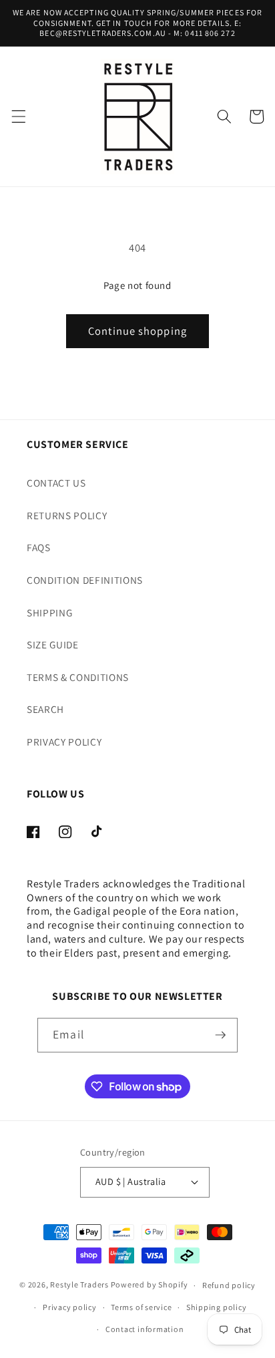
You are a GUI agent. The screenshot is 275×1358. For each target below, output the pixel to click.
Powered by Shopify (149, 1285)
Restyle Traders (79, 1285)
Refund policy (229, 1285)
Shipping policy (216, 1307)
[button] (18, 116)
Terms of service (141, 1307)
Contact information (144, 1329)
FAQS (39, 547)
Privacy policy (70, 1307)
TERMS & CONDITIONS (78, 677)
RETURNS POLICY (67, 515)
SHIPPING (49, 612)
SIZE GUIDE (53, 644)
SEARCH (45, 709)
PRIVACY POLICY (64, 741)
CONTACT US (56, 482)
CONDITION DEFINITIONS (85, 579)
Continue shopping (137, 331)
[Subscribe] (220, 1035)
